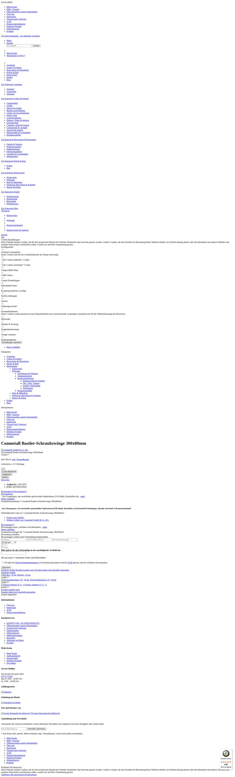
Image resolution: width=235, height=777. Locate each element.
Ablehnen (5, 774)
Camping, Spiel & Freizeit (18, 125)
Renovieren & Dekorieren (18, 361)
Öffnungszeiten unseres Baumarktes (22, 12)
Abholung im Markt (15, 640)
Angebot (10, 89)
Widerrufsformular (14, 635)
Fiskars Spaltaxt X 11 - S (36, 585)
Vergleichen (6, 474)
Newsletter (11, 663)
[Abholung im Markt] (10, 702)
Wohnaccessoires (14, 147)
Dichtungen (28, 388)
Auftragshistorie (13, 656)
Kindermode (12, 199)
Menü (9, 40)
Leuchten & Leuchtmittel (17, 154)
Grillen (10, 106)
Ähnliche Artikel (8, 570)
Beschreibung (7, 491)
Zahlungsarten (13, 630)
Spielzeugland (13, 196)
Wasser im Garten (14, 108)
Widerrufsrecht (13, 29)
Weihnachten (12, 156)
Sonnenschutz (12, 123)
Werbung (10, 94)
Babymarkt (11, 201)
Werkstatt (11, 180)
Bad (8, 168)
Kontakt (10, 31)
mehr (82, 496)
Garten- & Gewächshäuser (18, 113)
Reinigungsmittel (24, 391)
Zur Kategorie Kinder (10, 192)
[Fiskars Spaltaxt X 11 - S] (13, 585)
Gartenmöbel (12, 103)
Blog (9, 403)
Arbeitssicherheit (24, 376)
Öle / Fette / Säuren (31, 383)
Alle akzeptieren (17, 774)
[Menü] (230, 750)
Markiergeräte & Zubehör (34, 381)
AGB (9, 21)
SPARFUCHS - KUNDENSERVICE (23, 623)
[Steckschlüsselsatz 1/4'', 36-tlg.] (15, 580)
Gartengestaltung (14, 118)
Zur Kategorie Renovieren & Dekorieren (18, 139)
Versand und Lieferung (16, 19)
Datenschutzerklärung (16, 24)
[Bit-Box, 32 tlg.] (9, 575)
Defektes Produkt (14, 26)
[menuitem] (120, 7)
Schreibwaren (12, 204)
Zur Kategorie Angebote (11, 84)
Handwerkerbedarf (25, 378)
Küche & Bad (12, 364)
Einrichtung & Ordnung (27, 373)
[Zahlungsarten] (6, 692)
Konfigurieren (30, 774)
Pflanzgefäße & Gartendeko (18, 132)
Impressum (11, 16)
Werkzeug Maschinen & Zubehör (21, 185)
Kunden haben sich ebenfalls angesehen (52, 570)
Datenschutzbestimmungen (26, 562)
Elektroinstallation (14, 151)
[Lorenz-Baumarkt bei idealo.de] (15, 713)
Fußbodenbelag (13, 149)
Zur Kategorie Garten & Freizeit (15, 98)
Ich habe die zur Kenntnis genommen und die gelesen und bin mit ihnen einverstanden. (56, 562)
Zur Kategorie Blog (9, 208)
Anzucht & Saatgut (15, 130)
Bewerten (5, 480)
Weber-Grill (12, 115)
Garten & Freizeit (14, 359)
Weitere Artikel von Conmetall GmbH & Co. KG (28, 520)
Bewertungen (20, 491)
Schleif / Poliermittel (31, 386)
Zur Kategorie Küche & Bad (13, 161)
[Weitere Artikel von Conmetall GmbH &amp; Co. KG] (14, 450)
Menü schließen (13, 347)
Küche (9, 166)
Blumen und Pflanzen (16, 110)
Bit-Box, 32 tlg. (24, 575)
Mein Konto (12, 7)
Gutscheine (11, 91)
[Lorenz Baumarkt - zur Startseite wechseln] (20, 36)
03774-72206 (7, 676)
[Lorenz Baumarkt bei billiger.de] (45, 713)
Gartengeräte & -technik (17, 128)
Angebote (11, 356)
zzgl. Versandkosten (20, 459)
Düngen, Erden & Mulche (18, 120)
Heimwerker (12, 366)
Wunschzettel (12, 658)
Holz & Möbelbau (14, 182)
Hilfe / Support (13, 9)
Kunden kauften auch (25, 570)
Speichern (6, 567)
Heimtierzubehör (14, 135)
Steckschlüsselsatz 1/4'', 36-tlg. (43, 580)
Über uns (10, 14)
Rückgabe (11, 638)
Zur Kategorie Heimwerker (12, 173)
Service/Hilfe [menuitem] (19, 16)
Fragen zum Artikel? (15, 517)
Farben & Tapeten (14, 144)
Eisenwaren (12, 177)
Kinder (10, 400)
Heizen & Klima (14, 187)
